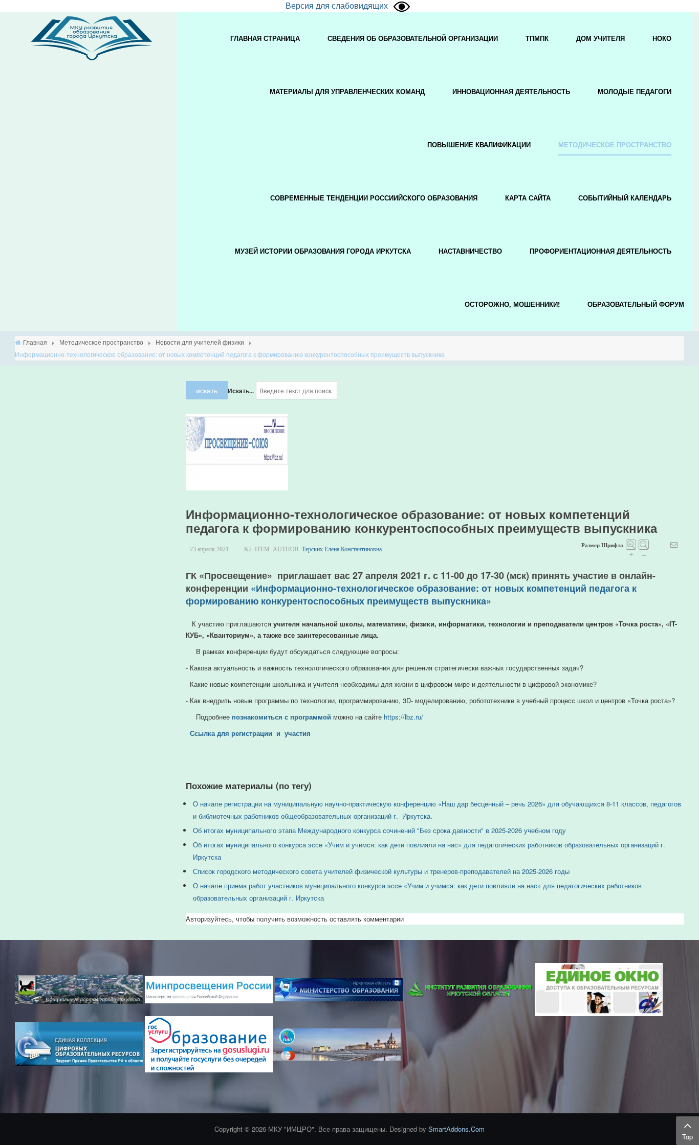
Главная (35, 342)
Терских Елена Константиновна (342, 549)
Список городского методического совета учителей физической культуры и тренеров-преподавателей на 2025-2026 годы (381, 871)
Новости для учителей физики (200, 342)
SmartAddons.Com (456, 1129)
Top (687, 1136)
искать (206, 390)
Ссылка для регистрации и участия (250, 733)
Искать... (241, 390)
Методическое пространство (101, 342)
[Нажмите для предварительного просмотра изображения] (237, 451)
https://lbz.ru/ (403, 717)
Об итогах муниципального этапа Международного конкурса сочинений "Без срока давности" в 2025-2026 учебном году (379, 830)
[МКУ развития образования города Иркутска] (91, 37)
